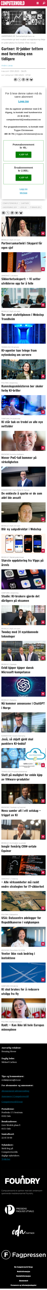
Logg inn (23, 101)
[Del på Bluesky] (31, 79)
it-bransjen (35, 207)
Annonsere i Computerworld (15, 1096)
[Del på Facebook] (15, 79)
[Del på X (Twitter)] (19, 79)
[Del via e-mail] (27, 79)
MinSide (23, 193)
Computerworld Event (12, 1101)
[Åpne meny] (37, 3)
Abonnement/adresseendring (15, 1091)
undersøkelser (10, 207)
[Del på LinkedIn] (23, 79)
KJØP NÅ (23, 154)
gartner (25, 203)
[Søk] (44, 3)
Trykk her (6, 1159)
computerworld (10, 203)
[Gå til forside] (16, 3)
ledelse (23, 207)
